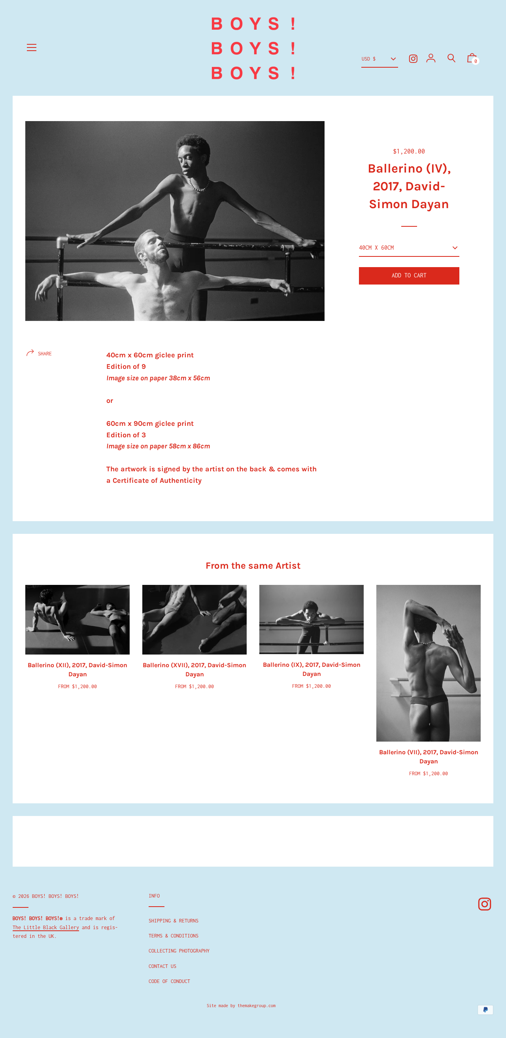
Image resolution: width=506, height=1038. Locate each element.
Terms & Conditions (173, 936)
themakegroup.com (257, 1005)
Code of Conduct (169, 981)
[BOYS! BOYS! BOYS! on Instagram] (413, 59)
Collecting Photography (179, 951)
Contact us (162, 966)
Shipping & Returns (173, 921)
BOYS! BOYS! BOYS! (55, 896)
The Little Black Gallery (46, 927)
